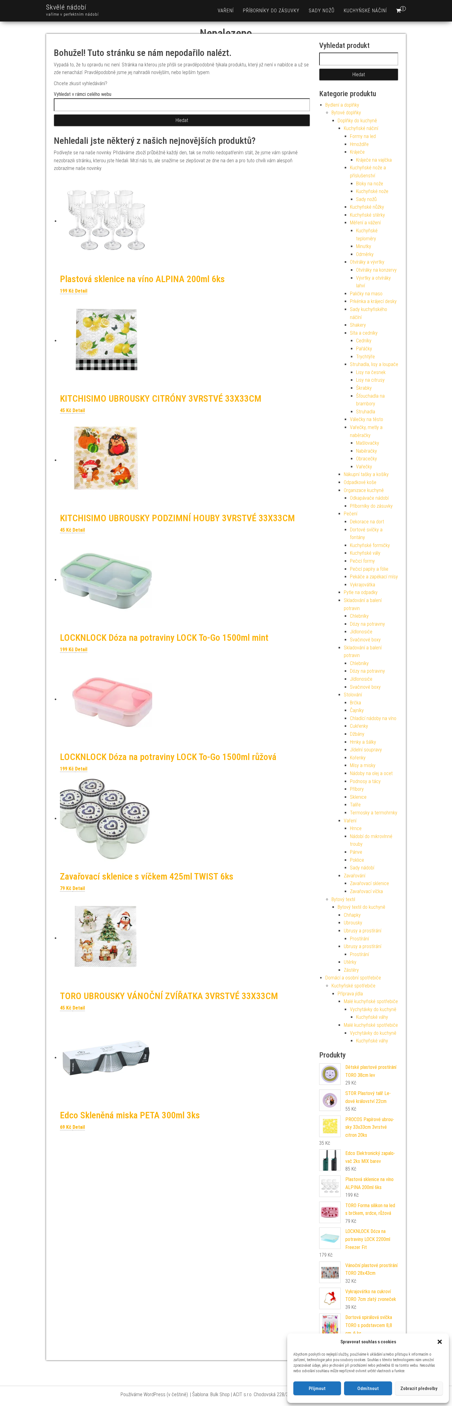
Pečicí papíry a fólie (369, 569)
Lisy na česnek (371, 372)
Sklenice (358, 797)
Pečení (350, 514)
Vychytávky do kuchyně (373, 1009)
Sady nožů (322, 11)
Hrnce (356, 828)
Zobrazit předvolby (418, 1388)
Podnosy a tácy (365, 781)
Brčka (355, 703)
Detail (81, 291)
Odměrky (365, 254)
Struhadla (365, 412)
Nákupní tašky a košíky (366, 474)
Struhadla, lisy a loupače (374, 364)
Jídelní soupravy (366, 750)
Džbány (357, 734)
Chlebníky (359, 616)
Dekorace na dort (367, 522)
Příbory (357, 789)
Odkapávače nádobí (369, 498)
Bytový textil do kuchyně (361, 907)
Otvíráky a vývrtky (367, 262)
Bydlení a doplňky (342, 105)
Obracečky (366, 459)
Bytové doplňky (346, 113)
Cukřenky (359, 726)
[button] (440, 1342)
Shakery (358, 325)
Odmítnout (368, 1388)
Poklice (357, 860)
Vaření (226, 11)
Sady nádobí (362, 868)
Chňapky (352, 915)
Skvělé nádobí (66, 7)
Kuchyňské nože (372, 191)
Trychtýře (365, 357)
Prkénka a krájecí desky (373, 301)
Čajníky (357, 710)
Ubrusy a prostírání (362, 931)
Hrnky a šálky (363, 742)
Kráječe (357, 152)
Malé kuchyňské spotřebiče (371, 1001)
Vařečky (364, 467)
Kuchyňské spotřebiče (353, 986)
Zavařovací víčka (366, 891)
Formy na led (363, 136)
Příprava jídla (350, 994)
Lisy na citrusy (370, 380)
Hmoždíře (359, 144)
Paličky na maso (366, 294)
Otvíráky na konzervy (376, 270)
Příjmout (317, 1388)
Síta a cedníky (364, 333)
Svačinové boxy (365, 640)
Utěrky (350, 962)
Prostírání (359, 939)
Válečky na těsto (366, 419)
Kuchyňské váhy (372, 1017)
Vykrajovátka (362, 585)
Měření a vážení (365, 223)
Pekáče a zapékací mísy (374, 577)
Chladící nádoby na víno (373, 718)
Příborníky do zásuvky (271, 11)
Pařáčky (364, 349)
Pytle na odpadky (361, 592)
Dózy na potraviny (367, 624)
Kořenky (358, 758)
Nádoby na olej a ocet (371, 773)
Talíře (355, 805)
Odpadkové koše (360, 482)
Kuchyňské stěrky (367, 215)
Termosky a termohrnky (373, 813)
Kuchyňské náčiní (365, 11)
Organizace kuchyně (364, 490)
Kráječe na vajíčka (374, 160)
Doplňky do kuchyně (357, 121)
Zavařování (354, 876)
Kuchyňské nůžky (367, 207)
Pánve (356, 852)
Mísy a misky (362, 765)
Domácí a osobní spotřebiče (353, 978)
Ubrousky (353, 923)
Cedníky (363, 341)
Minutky (363, 246)
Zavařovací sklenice (369, 883)
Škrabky (364, 388)
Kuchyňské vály (365, 553)
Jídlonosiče (361, 632)
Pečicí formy (362, 561)
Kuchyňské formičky (370, 545)
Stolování (353, 695)
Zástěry (351, 970)
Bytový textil (343, 899)
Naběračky (366, 451)
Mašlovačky (367, 443)
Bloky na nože (369, 184)
